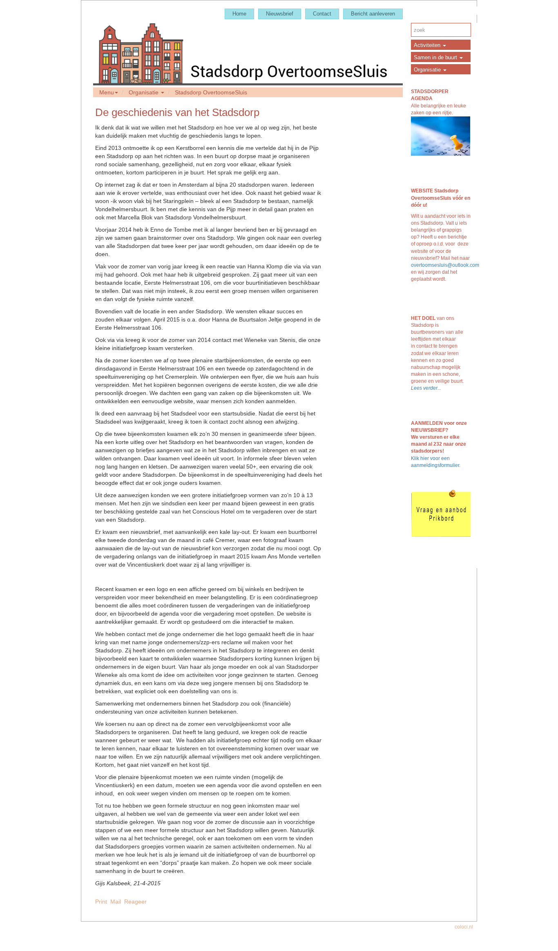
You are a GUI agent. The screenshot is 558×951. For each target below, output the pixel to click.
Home (239, 14)
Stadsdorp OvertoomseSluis (211, 92)
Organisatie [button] (144, 92)
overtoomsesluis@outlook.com (445, 265)
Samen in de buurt (436, 57)
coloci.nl (464, 927)
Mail (115, 901)
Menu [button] (106, 92)
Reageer (135, 901)
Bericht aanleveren (373, 14)
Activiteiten (428, 45)
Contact (322, 14)
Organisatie (428, 70)
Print (101, 901)
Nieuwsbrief (279, 14)
